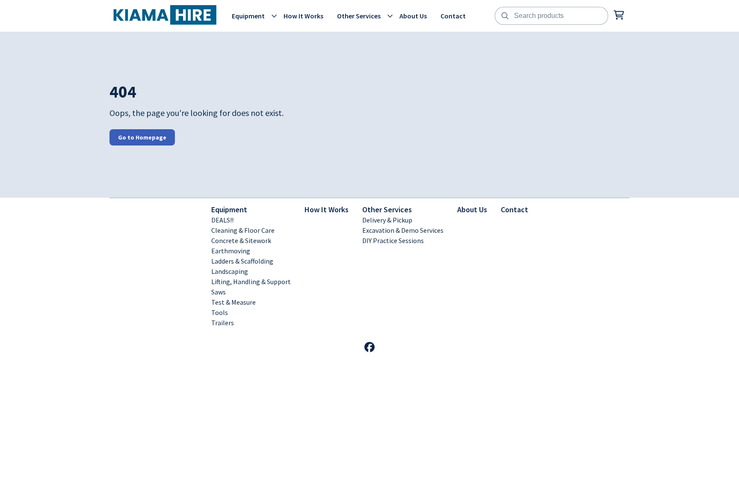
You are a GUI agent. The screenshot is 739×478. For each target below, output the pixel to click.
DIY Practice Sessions (393, 240)
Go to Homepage (142, 137)
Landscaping (229, 271)
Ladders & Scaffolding (242, 261)
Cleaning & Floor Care (243, 230)
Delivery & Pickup (387, 220)
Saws (218, 292)
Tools (219, 312)
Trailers (222, 322)
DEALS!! (222, 220)
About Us (472, 209)
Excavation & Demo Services (402, 230)
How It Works (326, 209)
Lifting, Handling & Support (251, 281)
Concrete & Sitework (241, 240)
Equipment (229, 209)
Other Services (387, 209)
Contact (514, 209)
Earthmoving (230, 250)
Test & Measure (233, 302)
